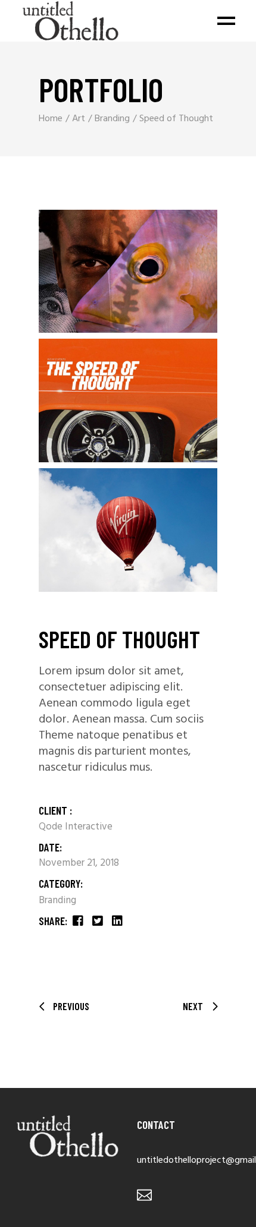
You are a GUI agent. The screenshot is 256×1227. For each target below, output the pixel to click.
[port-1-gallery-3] (128, 530)
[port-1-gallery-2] (128, 400)
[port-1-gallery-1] (128, 271)
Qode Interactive (76, 826)
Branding (57, 900)
